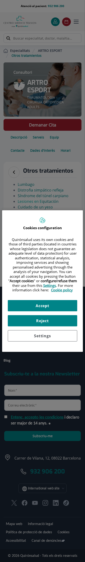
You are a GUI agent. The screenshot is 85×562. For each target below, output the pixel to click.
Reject (42, 320)
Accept (42, 305)
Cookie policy (62, 290)
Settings (42, 335)
